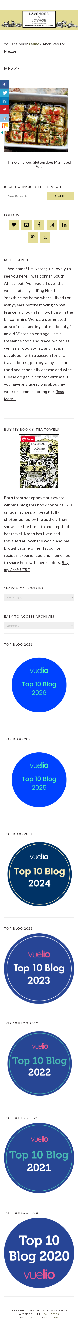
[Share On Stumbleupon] (4, 126)
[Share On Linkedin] (4, 101)
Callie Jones (53, 1317)
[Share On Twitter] (4, 93)
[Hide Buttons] (2, 137)
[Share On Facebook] (4, 84)
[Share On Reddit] (4, 118)
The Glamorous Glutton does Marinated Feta (39, 164)
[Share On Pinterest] (4, 109)
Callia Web (51, 1314)
